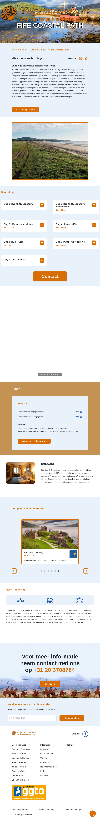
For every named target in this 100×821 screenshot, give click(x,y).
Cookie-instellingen (73, 810)
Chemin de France (20, 780)
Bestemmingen (19, 50)
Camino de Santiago (21, 758)
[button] (14, 571)
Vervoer (44, 758)
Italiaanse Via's (19, 767)
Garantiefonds (46, 753)
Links (42, 771)
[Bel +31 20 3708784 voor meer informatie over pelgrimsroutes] (93, 813)
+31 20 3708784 (54, 670)
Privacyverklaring (46, 810)
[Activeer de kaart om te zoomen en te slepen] (50, 334)
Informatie (45, 745)
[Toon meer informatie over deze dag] (42, 205)
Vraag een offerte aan (34, 441)
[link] (73, 554)
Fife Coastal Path (59, 50)
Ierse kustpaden (19, 762)
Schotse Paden (38, 50)
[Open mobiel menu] (97, 14)
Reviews (44, 775)
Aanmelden (72, 718)
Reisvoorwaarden (48, 767)
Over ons (44, 762)
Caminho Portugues (21, 749)
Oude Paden (17, 775)
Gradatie (44, 749)
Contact (50, 276)
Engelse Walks (18, 771)
